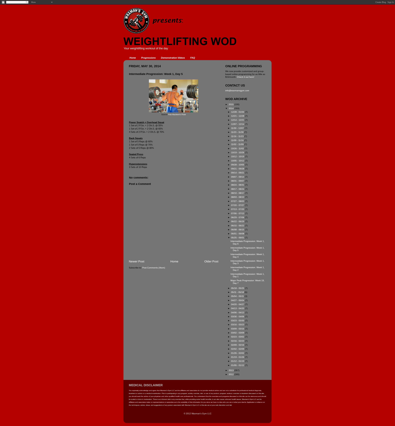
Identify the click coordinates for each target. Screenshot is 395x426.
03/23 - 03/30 (238, 320)
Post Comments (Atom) (153, 268)
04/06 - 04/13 (238, 312)
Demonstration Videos (173, 57)
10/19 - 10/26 (238, 152)
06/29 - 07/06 (238, 217)
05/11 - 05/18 (238, 292)
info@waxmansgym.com (237, 90)
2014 (231, 108)
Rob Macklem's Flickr (177, 114)
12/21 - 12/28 (238, 116)
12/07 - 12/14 (238, 124)
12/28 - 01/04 (238, 112)
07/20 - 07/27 (238, 205)
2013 (231, 370)
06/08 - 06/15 (238, 229)
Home (132, 57)
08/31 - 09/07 (238, 181)
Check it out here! (245, 77)
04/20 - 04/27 (238, 304)
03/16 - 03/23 (238, 324)
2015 (231, 104)
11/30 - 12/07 (238, 128)
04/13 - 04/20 (238, 308)
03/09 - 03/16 (238, 329)
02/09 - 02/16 (238, 345)
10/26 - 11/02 (238, 148)
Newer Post (136, 261)
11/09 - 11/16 (237, 140)
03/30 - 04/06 (238, 316)
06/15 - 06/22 (238, 225)
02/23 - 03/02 (238, 337)
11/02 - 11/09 (237, 144)
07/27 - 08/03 (238, 201)
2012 (231, 374)
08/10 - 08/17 (238, 193)
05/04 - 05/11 (238, 296)
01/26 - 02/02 (238, 353)
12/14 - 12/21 (238, 120)
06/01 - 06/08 (238, 234)
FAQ (192, 57)
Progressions (148, 57)
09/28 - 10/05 (238, 165)
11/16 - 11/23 (237, 136)
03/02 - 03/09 (238, 333)
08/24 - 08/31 (238, 185)
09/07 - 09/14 (238, 177)
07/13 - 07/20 (238, 209)
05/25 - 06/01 (238, 238)
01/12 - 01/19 (238, 361)
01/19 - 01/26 (238, 357)
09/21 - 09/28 (238, 169)
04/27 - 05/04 (238, 300)
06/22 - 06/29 (238, 221)
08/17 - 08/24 (238, 189)
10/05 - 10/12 (238, 161)
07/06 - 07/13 (238, 213)
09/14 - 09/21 (238, 173)
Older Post (211, 261)
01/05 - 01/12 (238, 365)
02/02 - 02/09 (238, 349)
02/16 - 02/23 (238, 341)
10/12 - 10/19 (238, 156)
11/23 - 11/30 (237, 132)
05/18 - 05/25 (238, 288)
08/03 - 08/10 (238, 197)
